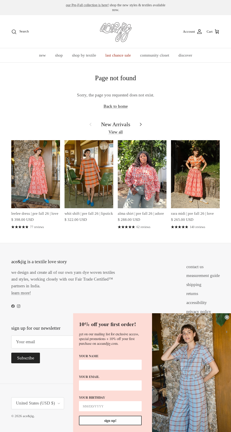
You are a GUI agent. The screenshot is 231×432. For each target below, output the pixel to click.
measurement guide (203, 275)
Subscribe (25, 358)
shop (59, 55)
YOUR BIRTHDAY (92, 397)
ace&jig (28, 416)
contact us (194, 266)
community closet (154, 55)
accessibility (196, 302)
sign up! (110, 420)
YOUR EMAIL (89, 376)
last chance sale (118, 55)
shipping (193, 284)
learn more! (21, 292)
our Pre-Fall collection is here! (87, 5)
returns (192, 293)
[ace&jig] (115, 31)
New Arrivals (115, 124)
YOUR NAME (88, 356)
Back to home (116, 106)
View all (116, 132)
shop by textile (84, 55)
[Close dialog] (227, 317)
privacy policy (198, 311)
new (42, 55)
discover (185, 55)
